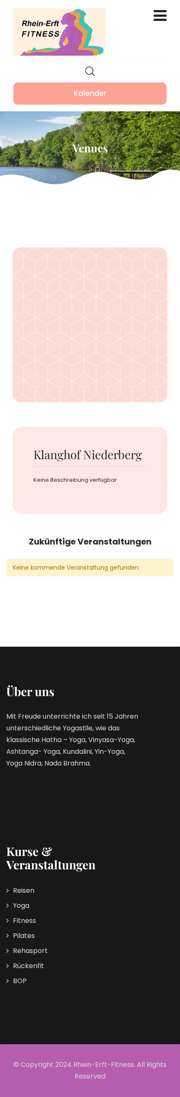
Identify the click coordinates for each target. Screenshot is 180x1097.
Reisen (23, 890)
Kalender (90, 93)
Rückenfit (28, 966)
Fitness (24, 920)
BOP (20, 981)
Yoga (21, 905)
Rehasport (30, 951)
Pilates (24, 935)
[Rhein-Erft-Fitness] (59, 32)
